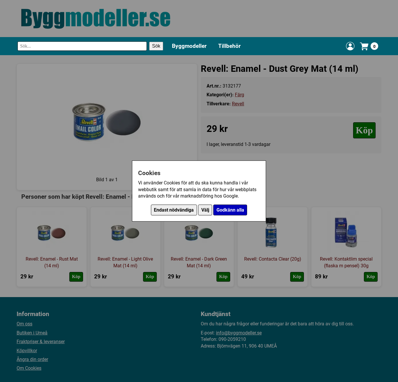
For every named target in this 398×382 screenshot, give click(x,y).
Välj (205, 210)
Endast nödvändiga (174, 210)
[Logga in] (350, 46)
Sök (156, 46)
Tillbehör (229, 46)
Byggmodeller (189, 46)
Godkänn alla (230, 210)
